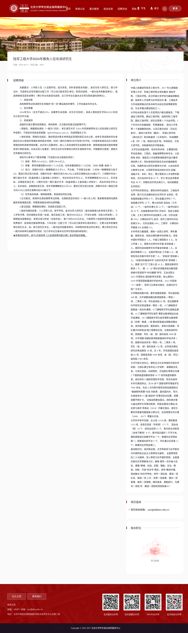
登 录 (175, 8)
